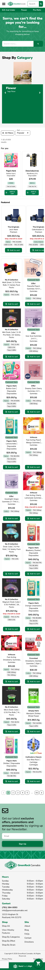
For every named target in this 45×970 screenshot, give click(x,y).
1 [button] (8, 793)
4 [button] (22, 793)
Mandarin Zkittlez (33, 713)
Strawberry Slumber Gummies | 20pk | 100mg (33, 663)
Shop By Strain (8, 945)
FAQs (27, 934)
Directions (29, 942)
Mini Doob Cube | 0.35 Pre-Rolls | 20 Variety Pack (11, 334)
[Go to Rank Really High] (22, 966)
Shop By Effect (8, 941)
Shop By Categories (11, 937)
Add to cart (15, 250)
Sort (18, 130)
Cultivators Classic (34, 757)
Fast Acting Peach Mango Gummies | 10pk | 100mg (33, 442)
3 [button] (17, 793)
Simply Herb (33, 711)
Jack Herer (13, 229)
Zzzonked (33, 658)
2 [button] (13, 793)
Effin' (33, 283)
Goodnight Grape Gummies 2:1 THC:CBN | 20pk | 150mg (11, 501)
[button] (4, 4)
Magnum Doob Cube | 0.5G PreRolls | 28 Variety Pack (11, 604)
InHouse (33, 437)
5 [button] (27, 793)
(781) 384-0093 (9, 907)
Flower (11, 88)
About (27, 926)
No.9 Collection (11, 280)
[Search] (41, 4)
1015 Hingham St (10, 914)
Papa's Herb (11, 386)
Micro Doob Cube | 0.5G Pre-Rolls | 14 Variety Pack (11, 712)
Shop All (6, 926)
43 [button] (37, 793)
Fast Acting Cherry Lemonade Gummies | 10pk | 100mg (33, 497)
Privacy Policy (7, 959)
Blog (26, 930)
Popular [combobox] (20, 133)
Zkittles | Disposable (11, 763)
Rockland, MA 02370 (11, 917)
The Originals (13, 227)
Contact (27, 938)
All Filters (9, 133)
